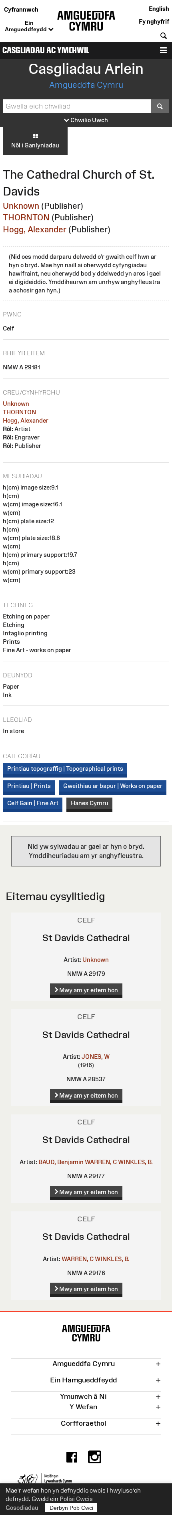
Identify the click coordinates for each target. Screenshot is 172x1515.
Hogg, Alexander (34, 229)
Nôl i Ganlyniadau (35, 145)
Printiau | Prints (29, 785)
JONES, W (96, 1056)
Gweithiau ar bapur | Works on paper (112, 785)
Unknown (21, 205)
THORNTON (26, 217)
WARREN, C (101, 1161)
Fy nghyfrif (154, 21)
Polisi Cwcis (76, 1498)
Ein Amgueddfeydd (26, 26)
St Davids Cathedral (86, 937)
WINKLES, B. (135, 1161)
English (159, 8)
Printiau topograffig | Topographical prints (65, 768)
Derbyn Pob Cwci (71, 1508)
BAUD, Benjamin (61, 1161)
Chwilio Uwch (88, 120)
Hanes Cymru (89, 803)
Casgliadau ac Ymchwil (45, 50)
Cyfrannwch (21, 9)
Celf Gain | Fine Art (32, 803)
